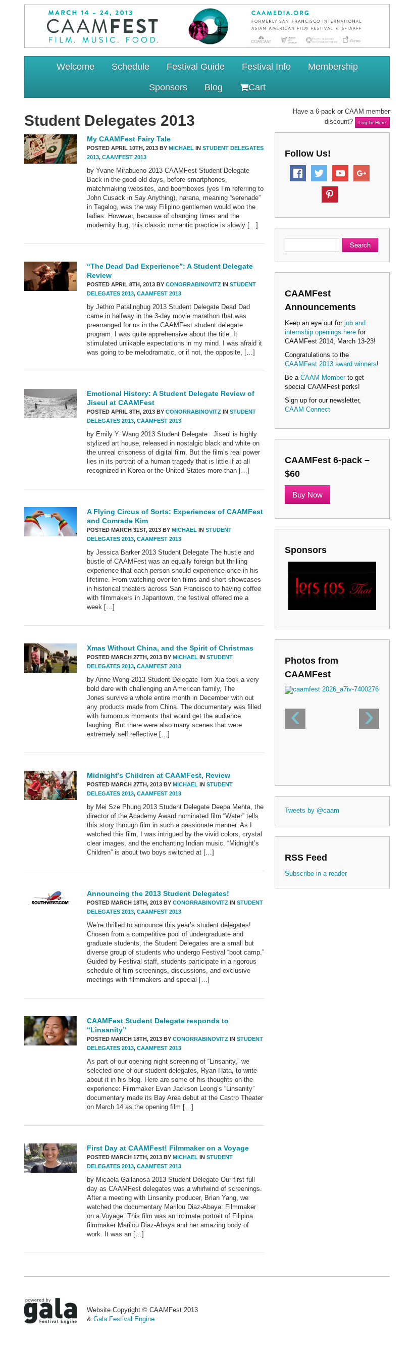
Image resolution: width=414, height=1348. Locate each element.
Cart (257, 87)
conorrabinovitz (193, 284)
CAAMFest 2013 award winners (331, 364)
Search (360, 244)
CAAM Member (322, 377)
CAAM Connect (307, 409)
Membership (333, 67)
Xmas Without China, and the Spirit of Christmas (170, 648)
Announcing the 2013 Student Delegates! (158, 893)
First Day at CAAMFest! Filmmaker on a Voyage (168, 1148)
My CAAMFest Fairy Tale (129, 139)
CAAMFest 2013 (124, 157)
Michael (181, 148)
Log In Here (372, 122)
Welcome (75, 67)
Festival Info (266, 67)
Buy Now (307, 494)
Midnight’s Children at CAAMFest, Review (158, 775)
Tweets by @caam (312, 810)
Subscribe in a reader (316, 873)
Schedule (130, 67)
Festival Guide (196, 67)
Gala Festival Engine (123, 1319)
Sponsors (168, 87)
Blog (213, 87)
